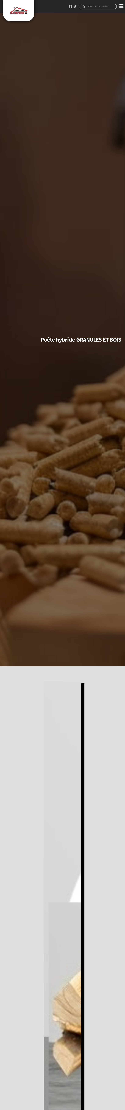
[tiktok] (74, 6)
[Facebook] (70, 6)
